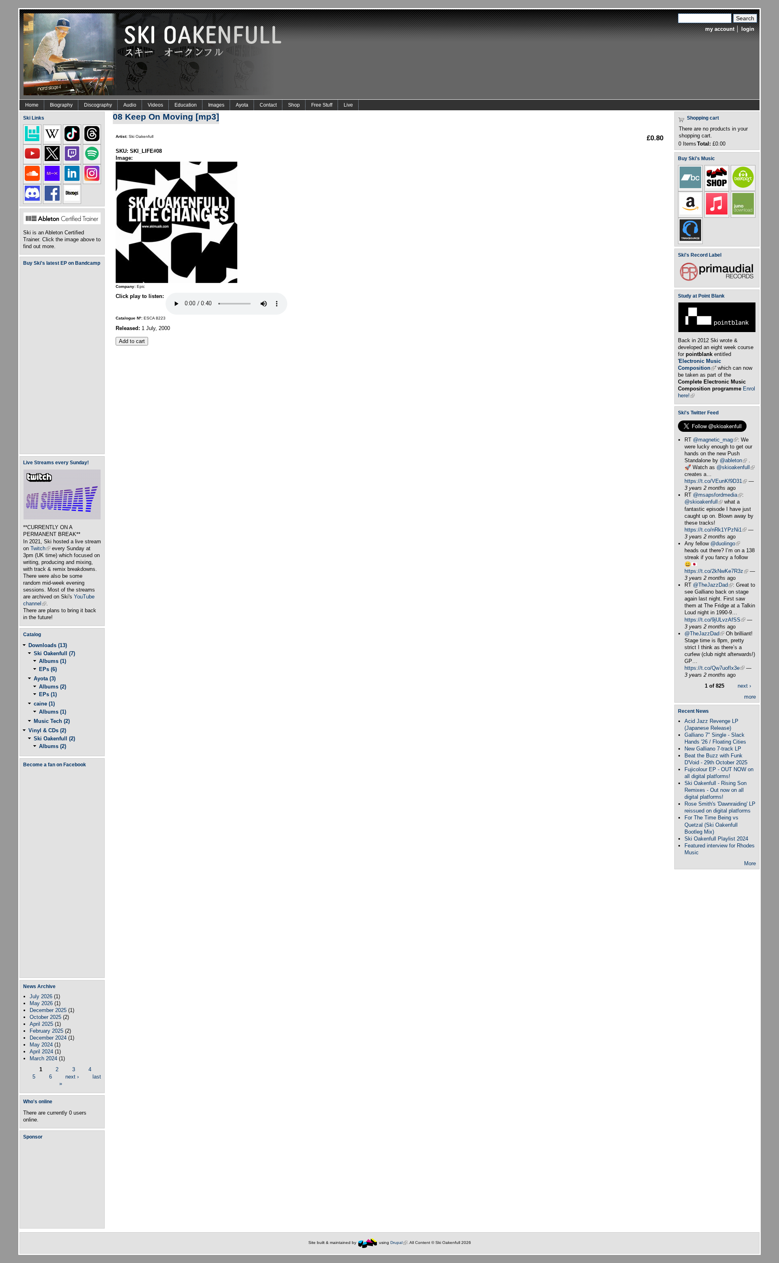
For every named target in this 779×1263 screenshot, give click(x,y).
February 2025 (46, 1031)
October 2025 (45, 1017)
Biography (61, 105)
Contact (268, 105)
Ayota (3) (45, 678)
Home (32, 105)
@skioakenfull (736, 467)
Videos (155, 105)
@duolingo (725, 543)
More (750, 863)
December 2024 (48, 1038)
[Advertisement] (63, 1183)
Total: (704, 144)
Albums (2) (52, 687)
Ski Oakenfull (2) (54, 738)
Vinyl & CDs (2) (47, 730)
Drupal (398, 1242)
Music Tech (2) (52, 721)
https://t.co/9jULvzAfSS (714, 620)
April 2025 (41, 1024)
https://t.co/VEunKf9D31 (715, 481)
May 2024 (41, 1045)
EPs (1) (48, 694)
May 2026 (41, 1003)
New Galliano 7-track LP (712, 749)
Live (348, 105)
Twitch (40, 548)
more (750, 697)
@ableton (733, 460)
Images (216, 105)
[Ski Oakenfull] (367, 1242)
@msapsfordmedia (717, 495)
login (747, 29)
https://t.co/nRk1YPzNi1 (715, 530)
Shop (294, 105)
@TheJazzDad (713, 585)
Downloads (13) (47, 645)
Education (185, 105)
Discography (98, 105)
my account (719, 29)
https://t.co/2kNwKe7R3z (716, 571)
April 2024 (41, 1052)
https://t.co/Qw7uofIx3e (714, 668)
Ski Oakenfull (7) (54, 653)
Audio (129, 105)
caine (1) (44, 704)
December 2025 (48, 1010)
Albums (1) (52, 661)
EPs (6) (48, 669)
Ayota (242, 105)
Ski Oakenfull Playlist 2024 (716, 839)
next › (72, 1076)
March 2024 (43, 1058)
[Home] (155, 54)
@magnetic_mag (715, 440)
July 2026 (41, 996)
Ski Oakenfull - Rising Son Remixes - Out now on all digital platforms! (715, 790)
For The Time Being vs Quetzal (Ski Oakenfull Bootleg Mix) (711, 824)
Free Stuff (321, 105)
